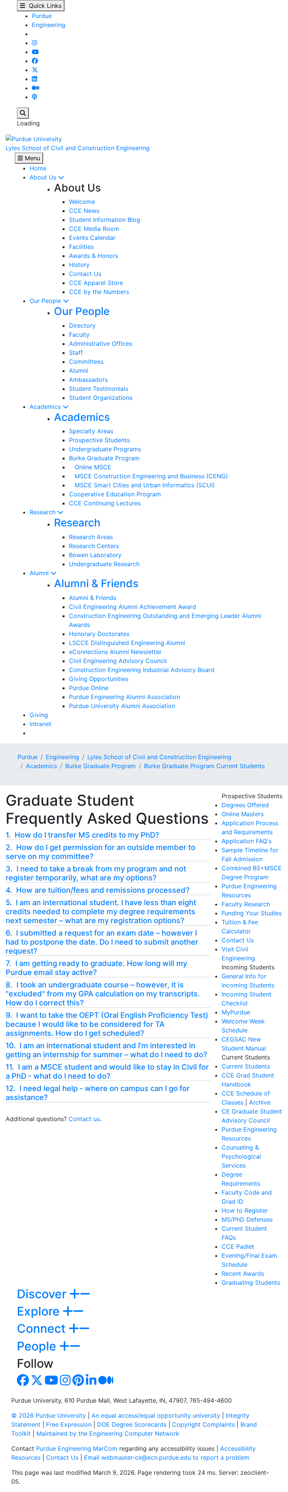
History (79, 264)
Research (43, 512)
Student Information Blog (104, 219)
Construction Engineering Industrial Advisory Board (141, 670)
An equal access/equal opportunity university (156, 1415)
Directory (82, 325)
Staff (76, 352)
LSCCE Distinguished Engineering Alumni (127, 643)
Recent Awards (243, 1273)
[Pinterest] (78, 1382)
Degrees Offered (245, 805)
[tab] (108, 835)
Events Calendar (92, 237)
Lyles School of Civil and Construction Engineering (78, 148)
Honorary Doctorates (99, 633)
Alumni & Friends (96, 583)
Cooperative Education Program (115, 494)
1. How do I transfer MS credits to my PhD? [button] (82, 834)
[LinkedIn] (34, 79)
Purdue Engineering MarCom (76, 1448)
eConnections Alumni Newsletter (115, 652)
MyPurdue (236, 1012)
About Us (44, 177)
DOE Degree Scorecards (131, 1424)
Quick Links (43, 5)
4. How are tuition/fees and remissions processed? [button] (98, 890)
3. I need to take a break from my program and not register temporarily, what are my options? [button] (96, 873)
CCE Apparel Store (96, 282)
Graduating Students (251, 1282)
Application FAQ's (247, 841)
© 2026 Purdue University (48, 1415)
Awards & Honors (93, 255)
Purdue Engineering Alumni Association (124, 697)
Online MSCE (90, 467)
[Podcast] (34, 97)
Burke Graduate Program (104, 458)
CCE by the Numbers (99, 291)
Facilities (81, 246)
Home (38, 168)
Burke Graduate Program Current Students (204, 766)
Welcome (82, 201)
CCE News (84, 210)
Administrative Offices (100, 343)
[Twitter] (35, 70)
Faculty (79, 334)
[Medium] (35, 88)
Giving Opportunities (98, 679)
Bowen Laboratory (95, 555)
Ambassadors (88, 379)
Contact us (84, 1119)
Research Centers (94, 546)
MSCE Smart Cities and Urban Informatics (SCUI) (142, 485)
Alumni (78, 370)
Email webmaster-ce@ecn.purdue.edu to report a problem (166, 1457)
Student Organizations (100, 397)
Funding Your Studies (252, 913)
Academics (46, 406)
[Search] (23, 113)
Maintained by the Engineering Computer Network (107, 1433)
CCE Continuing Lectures (105, 503)
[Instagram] (34, 43)
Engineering (48, 25)
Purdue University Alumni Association (122, 706)
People (38, 1346)
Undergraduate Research (104, 564)
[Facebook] (35, 61)
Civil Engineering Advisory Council (118, 661)
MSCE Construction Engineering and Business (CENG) (148, 476)
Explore (40, 1311)
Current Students (246, 1066)
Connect (43, 1328)
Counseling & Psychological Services (241, 1156)
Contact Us (85, 273)
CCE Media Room (94, 228)
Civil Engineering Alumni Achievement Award (132, 606)
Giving (39, 715)
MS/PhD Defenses (247, 1219)
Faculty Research (246, 904)
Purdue (42, 16)
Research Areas (91, 537)
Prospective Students (99, 440)
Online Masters (243, 814)
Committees (86, 361)
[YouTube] (35, 52)
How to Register (245, 1210)
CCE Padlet (238, 1246)
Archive (259, 1102)
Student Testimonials (98, 388)
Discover (43, 1294)
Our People (46, 300)
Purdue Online (88, 688)
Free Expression (69, 1424)
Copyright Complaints (203, 1424)
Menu (31, 158)
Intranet (40, 724)
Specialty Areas (91, 431)
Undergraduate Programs (105, 449)
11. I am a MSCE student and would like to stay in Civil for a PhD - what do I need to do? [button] (107, 1071)
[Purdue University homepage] (34, 138)
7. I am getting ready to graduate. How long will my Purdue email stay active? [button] (96, 968)
